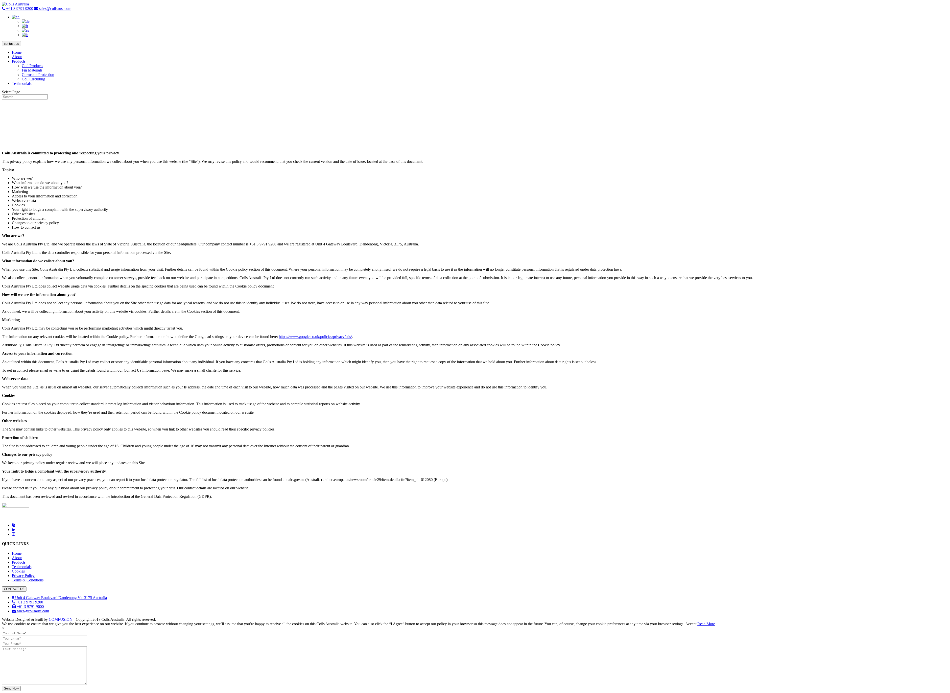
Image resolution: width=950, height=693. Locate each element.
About (17, 57)
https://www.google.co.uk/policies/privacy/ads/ (315, 337)
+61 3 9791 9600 (30, 606)
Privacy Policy (23, 576)
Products (18, 61)
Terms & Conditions (28, 580)
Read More (706, 624)
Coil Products (32, 66)
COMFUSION (60, 619)
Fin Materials (32, 70)
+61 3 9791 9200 (19, 8)
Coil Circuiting (33, 79)
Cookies (18, 571)
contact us (11, 44)
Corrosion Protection (38, 74)
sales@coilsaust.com (55, 8)
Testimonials (21, 83)
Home (17, 52)
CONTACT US (14, 589)
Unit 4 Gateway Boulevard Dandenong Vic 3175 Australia (60, 598)
